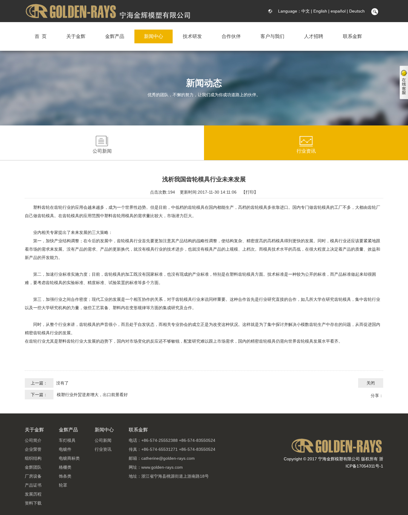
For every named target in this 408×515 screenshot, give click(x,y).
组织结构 (33, 458)
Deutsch (357, 11)
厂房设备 (33, 476)
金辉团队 (33, 467)
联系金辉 (352, 36)
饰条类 (65, 476)
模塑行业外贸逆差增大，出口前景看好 (92, 394)
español (338, 11)
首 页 (41, 36)
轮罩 (63, 485)
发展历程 (33, 494)
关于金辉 (75, 36)
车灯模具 (67, 440)
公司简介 (33, 440)
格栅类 (65, 467)
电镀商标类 (69, 458)
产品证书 (33, 485)
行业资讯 (306, 151)
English (320, 11)
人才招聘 (313, 36)
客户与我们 (272, 36)
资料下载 (33, 503)
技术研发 (192, 36)
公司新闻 (102, 151)
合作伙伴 (231, 36)
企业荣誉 (33, 449)
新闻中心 (153, 36)
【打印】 (249, 192)
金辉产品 (114, 36)
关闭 (370, 383)
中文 (305, 11)
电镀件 (65, 449)
